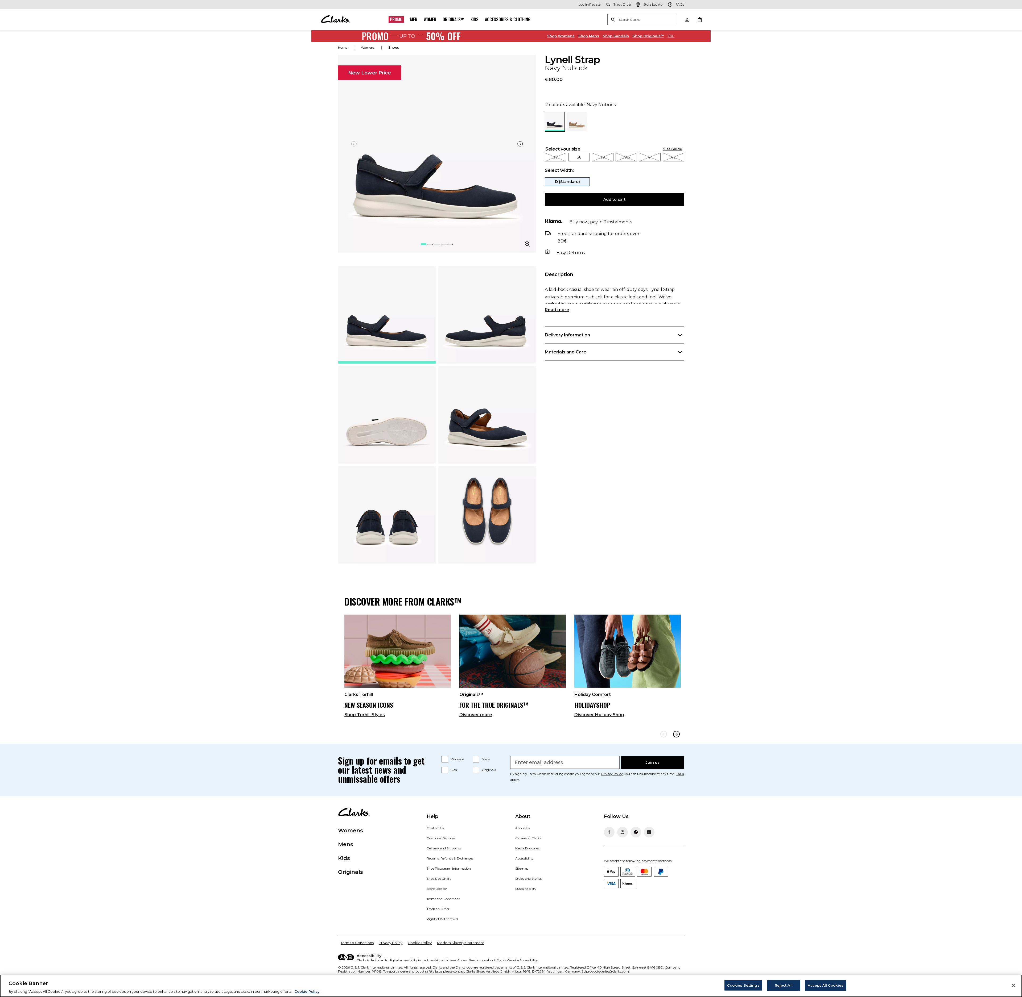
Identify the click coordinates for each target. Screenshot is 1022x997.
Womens (561, 36)
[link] (397, 668)
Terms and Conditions (443, 899)
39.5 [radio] (626, 157)
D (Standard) (567, 181)
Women (430, 19)
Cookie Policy (420, 943)
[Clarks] (335, 19)
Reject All (784, 985)
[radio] (577, 129)
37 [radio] (555, 157)
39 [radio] (602, 157)
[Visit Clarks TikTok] (635, 832)
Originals (489, 770)
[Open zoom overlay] (527, 244)
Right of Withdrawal (442, 919)
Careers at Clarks (528, 838)
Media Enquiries (527, 848)
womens (367, 47)
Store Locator (437, 889)
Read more (557, 309)
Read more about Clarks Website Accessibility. (504, 960)
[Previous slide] (663, 734)
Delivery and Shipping (444, 848)
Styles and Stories (528, 879)
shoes (393, 47)
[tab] (387, 315)
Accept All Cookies (825, 985)
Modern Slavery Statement (460, 943)
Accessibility (524, 858)
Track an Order (438, 909)
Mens (588, 36)
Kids (475, 19)
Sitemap (521, 868)
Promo (396, 19)
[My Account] (686, 19)
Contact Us (435, 828)
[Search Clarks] (642, 20)
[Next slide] (520, 144)
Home (342, 47)
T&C (671, 36)
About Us (522, 828)
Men (413, 19)
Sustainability (525, 889)
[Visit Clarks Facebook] (609, 832)
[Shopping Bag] (699, 19)
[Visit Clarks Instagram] (622, 832)
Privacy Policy (612, 774)
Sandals (616, 36)
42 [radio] (673, 157)
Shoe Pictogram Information (449, 868)
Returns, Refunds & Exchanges (450, 858)
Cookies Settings (743, 985)
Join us (653, 762)
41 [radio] (650, 157)
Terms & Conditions (357, 943)
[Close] (1013, 985)
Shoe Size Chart (439, 879)
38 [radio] (579, 157)
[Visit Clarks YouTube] (649, 832)
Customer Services (441, 838)
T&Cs (680, 774)
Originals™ (453, 19)
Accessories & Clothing (507, 19)
